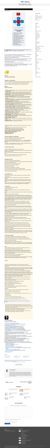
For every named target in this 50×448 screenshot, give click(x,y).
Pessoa (36, 65)
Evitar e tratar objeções (9, 351)
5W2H (15, 162)
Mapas (36, 53)
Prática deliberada (8, 324)
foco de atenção (13, 329)
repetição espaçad (21, 325)
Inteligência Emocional (20, 360)
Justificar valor (8, 350)
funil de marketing (11, 110)
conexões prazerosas (11, 346)
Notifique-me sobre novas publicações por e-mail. (11, 422)
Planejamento (36, 66)
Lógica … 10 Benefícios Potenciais (25, 435)
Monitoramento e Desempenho (38, 59)
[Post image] (6, 390)
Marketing (36, 54)
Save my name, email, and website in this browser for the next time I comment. (12, 419)
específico (13, 55)
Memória (36, 56)
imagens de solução (11, 349)
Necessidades (36, 61)
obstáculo (30, 293)
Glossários (36, 45)
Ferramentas (6, 360)
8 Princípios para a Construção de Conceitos (13, 393)
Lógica (36, 52)
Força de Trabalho (9, 360)
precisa (24, 55)
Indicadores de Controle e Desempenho (39, 46)
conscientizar (16, 341)
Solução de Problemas (14, 361)
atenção (13, 343)
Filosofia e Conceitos (23, 442)
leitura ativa (21, 140)
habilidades (28, 60)
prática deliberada (14, 58)
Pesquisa (36, 64)
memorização (16, 344)
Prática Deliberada (8, 49)
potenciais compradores (11, 347)
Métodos (5, 361)
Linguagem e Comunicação (28, 360)
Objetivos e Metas (37, 62)
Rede (11, 361)
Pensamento (10, 361)
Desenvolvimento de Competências (25, 430)
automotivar (13, 293)
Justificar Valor (23, 360)
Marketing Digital (37, 55)
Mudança (36, 60)
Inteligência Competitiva (15, 360)
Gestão (11, 360)
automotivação (14, 339)
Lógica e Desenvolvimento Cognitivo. (27, 397)
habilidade (6, 50)
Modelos (7, 361)
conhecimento (19, 333)
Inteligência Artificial (37, 47)
